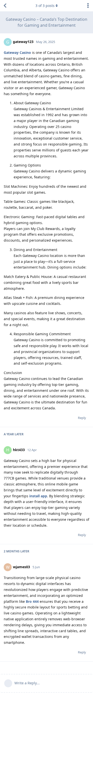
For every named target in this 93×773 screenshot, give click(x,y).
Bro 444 (32, 601)
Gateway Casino (17, 52)
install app (38, 496)
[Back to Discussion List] (5, 5)
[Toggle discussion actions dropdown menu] (88, 5)
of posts (45, 5)
